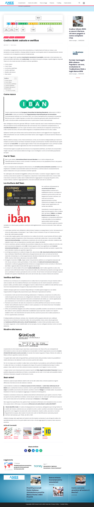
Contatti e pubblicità (24, 6)
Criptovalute (67, 3)
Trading (59, 3)
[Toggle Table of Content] (14, 78)
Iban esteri (8, 74)
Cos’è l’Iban (8, 66)
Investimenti (21, 3)
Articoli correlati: (11, 90)
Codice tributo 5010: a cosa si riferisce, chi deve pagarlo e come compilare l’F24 (30, 8)
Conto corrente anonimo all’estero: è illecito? (80, 490)
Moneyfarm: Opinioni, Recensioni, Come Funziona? (52, 467)
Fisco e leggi (43, 3)
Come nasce (8, 64)
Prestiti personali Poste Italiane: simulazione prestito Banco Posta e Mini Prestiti (35, 492)
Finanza (52, 3)
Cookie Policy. (64, 504)
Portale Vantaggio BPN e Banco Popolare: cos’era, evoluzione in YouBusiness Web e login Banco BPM (77, 65)
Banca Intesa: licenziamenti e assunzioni (55, 480)
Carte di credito (32, 3)
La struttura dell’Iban (11, 68)
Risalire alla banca (10, 72)
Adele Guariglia (73, 40)
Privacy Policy (55, 504)
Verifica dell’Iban (10, 70)
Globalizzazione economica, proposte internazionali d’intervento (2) (23, 467)
